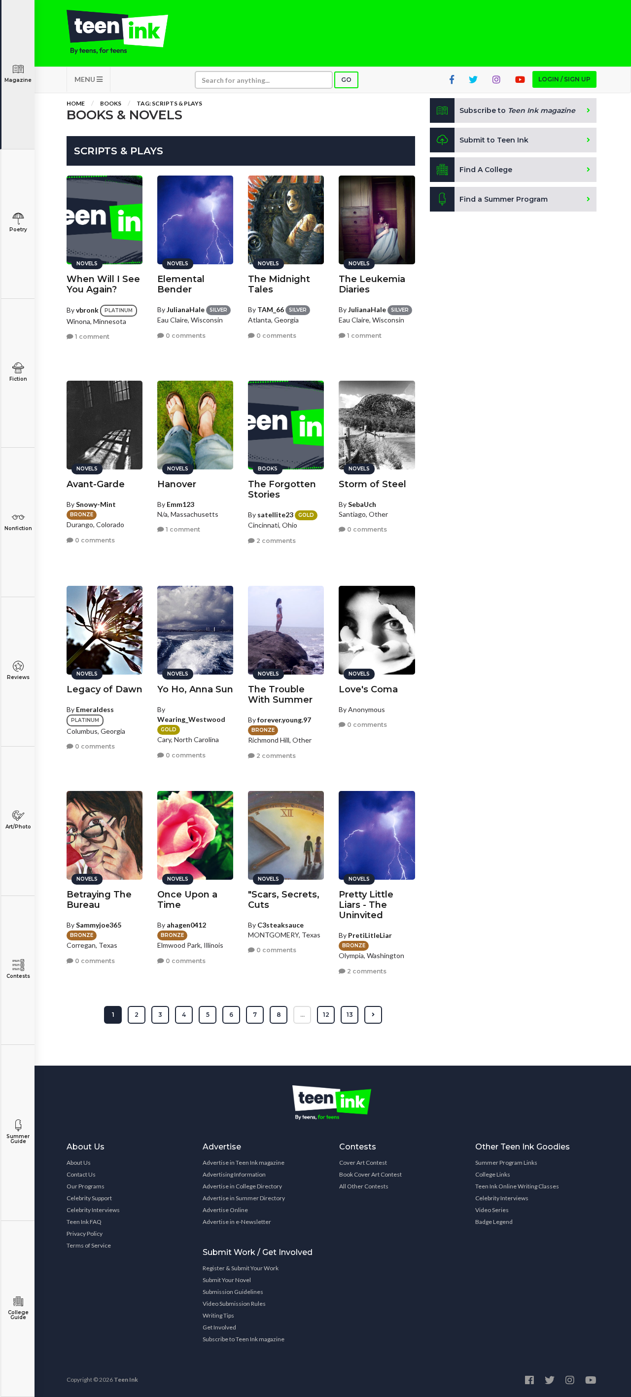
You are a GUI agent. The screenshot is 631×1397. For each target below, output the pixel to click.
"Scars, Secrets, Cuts (283, 899)
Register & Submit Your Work (241, 1268)
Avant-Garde (96, 484)
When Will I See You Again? (103, 284)
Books (110, 103)
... (302, 1014)
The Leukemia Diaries (372, 284)
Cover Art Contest (363, 1162)
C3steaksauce (280, 925)
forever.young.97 (284, 720)
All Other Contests (363, 1186)
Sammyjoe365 (98, 925)
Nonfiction (18, 528)
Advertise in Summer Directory (244, 1198)
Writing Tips (218, 1315)
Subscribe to (517, 110)
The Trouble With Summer (280, 694)
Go (346, 79)
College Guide (18, 1315)
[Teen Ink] (127, 32)
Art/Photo (18, 827)
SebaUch (362, 504)
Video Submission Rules (234, 1303)
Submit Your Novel (227, 1280)
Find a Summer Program (503, 199)
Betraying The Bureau (99, 899)
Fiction (18, 379)
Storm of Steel (372, 484)
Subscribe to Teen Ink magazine (243, 1339)
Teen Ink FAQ (84, 1221)
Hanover (176, 484)
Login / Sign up (564, 79)
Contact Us (81, 1174)
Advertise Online (225, 1210)
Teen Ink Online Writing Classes (517, 1186)
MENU (85, 79)
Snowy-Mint (96, 504)
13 (350, 1014)
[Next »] (373, 1015)
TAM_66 (270, 309)
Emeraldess (95, 709)
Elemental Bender (181, 284)
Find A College (485, 169)
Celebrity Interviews (93, 1210)
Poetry (18, 229)
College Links (492, 1174)
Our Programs (86, 1186)
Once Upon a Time (187, 899)
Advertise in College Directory (242, 1186)
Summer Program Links (506, 1162)
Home (76, 103)
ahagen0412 (186, 925)
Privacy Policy (85, 1233)
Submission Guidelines (233, 1291)
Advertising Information (234, 1174)
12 (326, 1014)
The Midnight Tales (279, 284)
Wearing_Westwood (191, 719)
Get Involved (219, 1327)
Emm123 (180, 504)
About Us (79, 1162)
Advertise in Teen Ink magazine (243, 1162)
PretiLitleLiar (370, 935)
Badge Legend (494, 1221)
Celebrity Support (89, 1198)
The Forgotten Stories (282, 489)
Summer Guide (18, 1139)
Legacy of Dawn (104, 689)
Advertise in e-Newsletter (237, 1221)
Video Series (492, 1210)
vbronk (87, 310)
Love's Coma (368, 689)
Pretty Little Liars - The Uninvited (366, 905)
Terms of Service (89, 1245)
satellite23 (275, 514)
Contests (18, 976)
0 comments (185, 335)
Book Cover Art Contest (370, 1174)
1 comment (91, 336)
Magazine (18, 80)
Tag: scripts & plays (169, 103)
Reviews (18, 677)
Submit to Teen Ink (493, 140)
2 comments (275, 540)
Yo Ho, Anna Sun (195, 689)
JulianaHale (186, 309)
